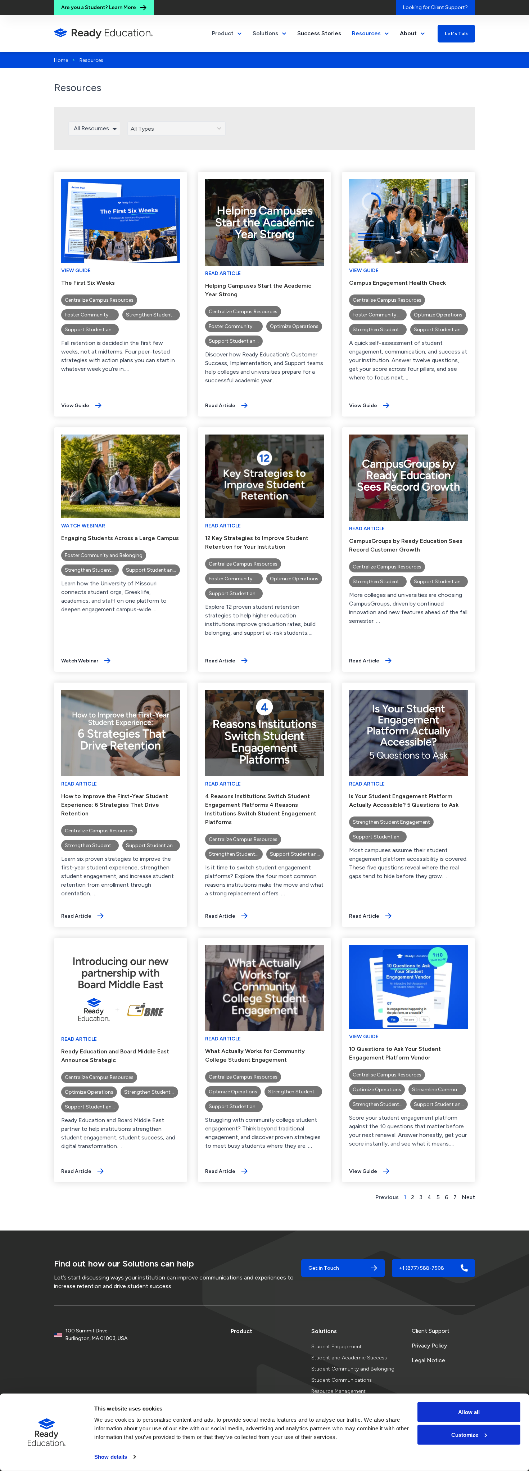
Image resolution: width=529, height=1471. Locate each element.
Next (468, 1197)
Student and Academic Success (349, 1358)
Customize (464, 1434)
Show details (110, 1457)
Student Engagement (336, 1347)
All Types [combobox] (142, 128)
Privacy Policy (429, 1345)
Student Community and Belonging (352, 1369)
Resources (366, 33)
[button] (208, 129)
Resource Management (338, 1391)
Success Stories (319, 33)
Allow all (469, 1412)
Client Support (430, 1330)
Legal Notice (428, 1360)
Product (241, 1331)
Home (61, 60)
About (408, 33)
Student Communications (341, 1380)
